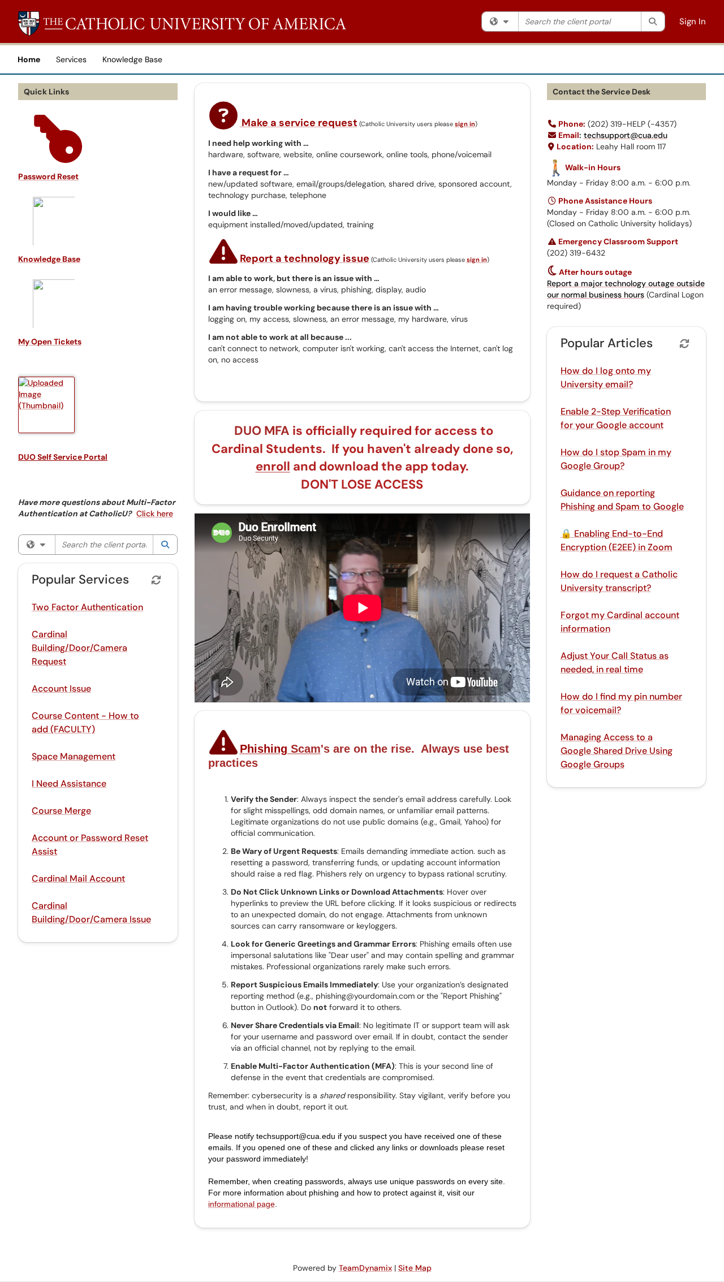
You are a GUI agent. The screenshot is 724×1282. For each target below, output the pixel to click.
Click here (154, 513)
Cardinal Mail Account (78, 878)
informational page (241, 1203)
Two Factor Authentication (87, 607)
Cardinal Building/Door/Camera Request (79, 647)
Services (71, 59)
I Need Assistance (69, 783)
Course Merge (61, 811)
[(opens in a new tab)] (182, 23)
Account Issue (61, 688)
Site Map (415, 1268)
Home (29, 59)
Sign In (692, 21)
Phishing (280, 749)
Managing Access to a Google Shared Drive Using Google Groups (617, 750)
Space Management (73, 756)
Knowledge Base (132, 59)
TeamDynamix (365, 1268)
